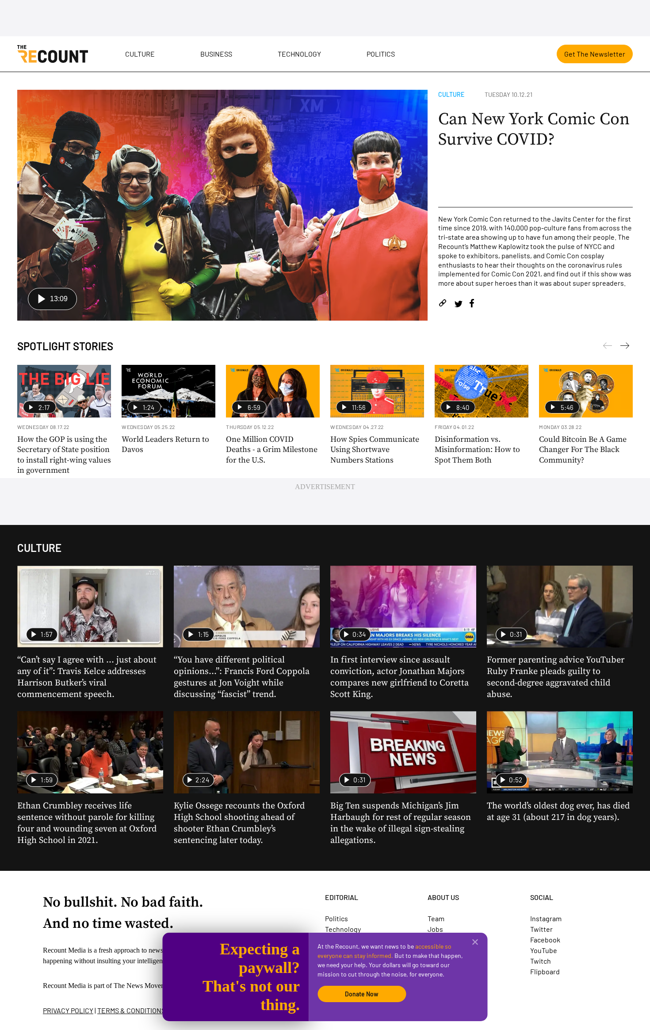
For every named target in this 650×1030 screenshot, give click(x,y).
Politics (381, 54)
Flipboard (545, 971)
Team (436, 918)
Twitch (540, 961)
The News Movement (144, 985)
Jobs (435, 929)
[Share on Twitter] (458, 304)
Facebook (545, 939)
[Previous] (625, 347)
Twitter (541, 929)
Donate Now (362, 994)
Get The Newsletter (594, 54)
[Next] (608, 347)
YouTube (543, 950)
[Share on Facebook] (472, 304)
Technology (299, 54)
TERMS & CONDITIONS (131, 1010)
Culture (140, 54)
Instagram (546, 918)
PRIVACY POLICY (68, 1010)
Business (216, 54)
